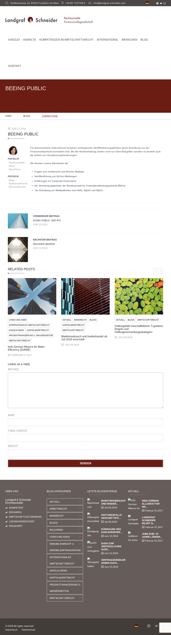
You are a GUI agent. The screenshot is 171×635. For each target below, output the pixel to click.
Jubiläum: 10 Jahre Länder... (152, 535)
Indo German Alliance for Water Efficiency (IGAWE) (26, 348)
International (107, 39)
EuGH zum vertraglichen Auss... (111, 546)
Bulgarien (56, 529)
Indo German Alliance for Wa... (150, 503)
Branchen (129, 39)
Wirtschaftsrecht (17, 186)
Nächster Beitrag (45, 239)
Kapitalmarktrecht (18, 183)
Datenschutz (28, 629)
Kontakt (14, 66)
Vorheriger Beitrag (46, 216)
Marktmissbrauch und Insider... (112, 502)
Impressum (11, 629)
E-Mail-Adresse (17, 430)
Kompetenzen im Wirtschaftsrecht (66, 39)
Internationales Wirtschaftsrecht (29, 325)
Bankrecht (80, 320)
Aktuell (66, 320)
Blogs (26, 116)
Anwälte (29, 39)
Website (13, 446)
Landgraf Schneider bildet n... (148, 520)
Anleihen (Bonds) (44, 244)
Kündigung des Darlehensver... (111, 530)
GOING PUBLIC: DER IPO (47, 220)
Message (13, 369)
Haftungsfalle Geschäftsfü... (111, 516)
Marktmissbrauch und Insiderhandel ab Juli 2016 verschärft (84, 338)
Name (11, 415)
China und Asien (18, 320)
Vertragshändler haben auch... (112, 561)
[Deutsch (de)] (147, 2)
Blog (144, 39)
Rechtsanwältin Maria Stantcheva (17, 166)
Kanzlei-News (16, 330)
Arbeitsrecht (58, 508)
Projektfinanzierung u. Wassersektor (31, 335)
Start (8, 116)
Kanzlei (14, 39)
